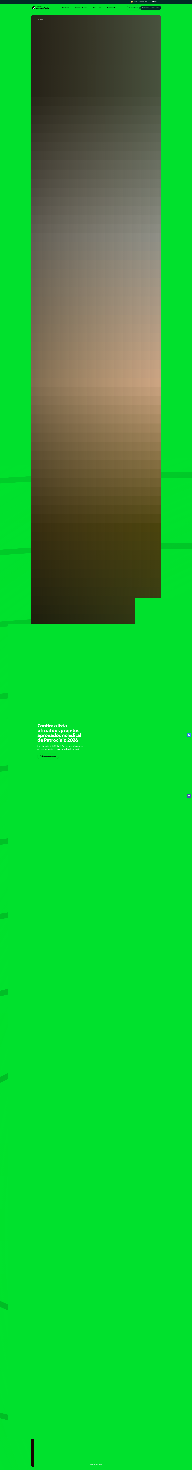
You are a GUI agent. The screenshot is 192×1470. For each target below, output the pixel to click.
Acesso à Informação (140, 2)
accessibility (189, 796)
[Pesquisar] (121, 8)
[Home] (42, 7)
